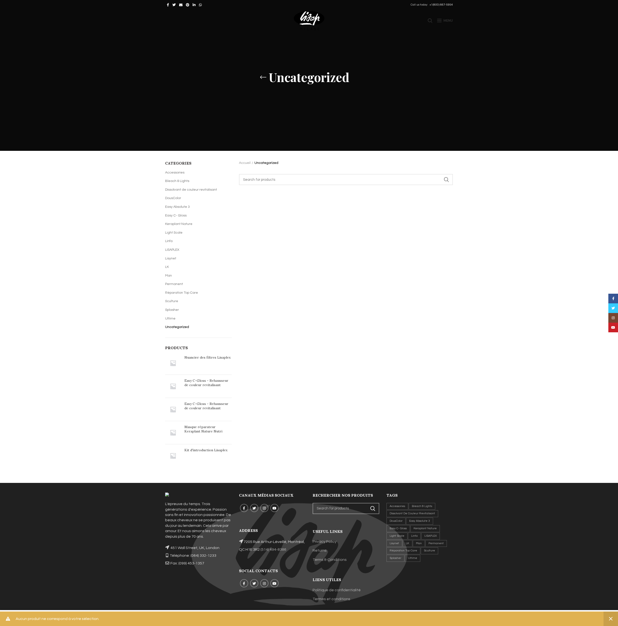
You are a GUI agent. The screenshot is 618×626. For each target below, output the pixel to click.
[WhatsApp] (200, 5)
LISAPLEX (172, 249)
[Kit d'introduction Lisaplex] (173, 456)
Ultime (170, 318)
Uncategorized (177, 327)
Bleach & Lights (177, 181)
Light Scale (174, 232)
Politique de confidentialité (337, 590)
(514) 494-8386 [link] (273, 549)
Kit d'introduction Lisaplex (205, 450)
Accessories (174, 172)
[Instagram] (264, 508)
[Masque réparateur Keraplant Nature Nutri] (173, 432)
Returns (320, 550)
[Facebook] (168, 5)
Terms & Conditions (330, 560)
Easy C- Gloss (176, 215)
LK (167, 267)
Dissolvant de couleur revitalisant (191, 189)
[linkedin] (194, 5)
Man (168, 275)
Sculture (171, 301)
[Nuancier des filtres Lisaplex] (173, 363)
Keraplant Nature (178, 224)
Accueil (245, 163)
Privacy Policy (325, 541)
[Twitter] (174, 5)
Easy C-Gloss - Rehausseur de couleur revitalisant (206, 382)
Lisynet (170, 258)
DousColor (173, 198)
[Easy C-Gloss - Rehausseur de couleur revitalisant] (173, 386)
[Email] (180, 5)
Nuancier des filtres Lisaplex (207, 357)
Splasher (172, 310)
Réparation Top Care (181, 292)
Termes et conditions (331, 599)
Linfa (169, 241)
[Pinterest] (187, 5)
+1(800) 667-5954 (441, 4)
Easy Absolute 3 (177, 207)
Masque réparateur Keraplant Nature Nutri (203, 429)
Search (446, 179)
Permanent (174, 284)
